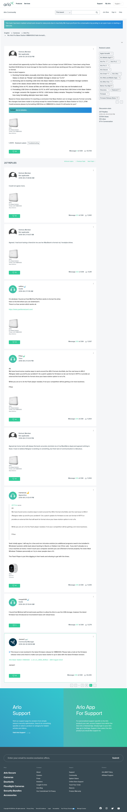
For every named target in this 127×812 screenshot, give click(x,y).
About (38, 772)
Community (73, 775)
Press (38, 778)
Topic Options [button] (122, 43)
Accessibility (56, 808)
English (6, 33)
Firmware (103, 94)
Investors (39, 782)
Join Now (106, 12)
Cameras (16, 33)
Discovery (103, 90)
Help (120, 12)
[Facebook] (100, 808)
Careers (39, 775)
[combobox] (85, 12)
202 (77, 272)
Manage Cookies (81, 808)
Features (114, 90)
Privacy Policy (30, 808)
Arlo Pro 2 (114, 61)
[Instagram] (106, 808)
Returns (71, 788)
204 (76, 419)
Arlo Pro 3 (103, 65)
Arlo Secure (104, 69)
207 (77, 625)
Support (100, 3)
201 (77, 215)
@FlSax (14, 505)
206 (76, 585)
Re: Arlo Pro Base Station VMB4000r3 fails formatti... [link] (26, 35)
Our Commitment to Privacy (46, 791)
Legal (49, 808)
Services (27, 3)
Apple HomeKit (105, 53)
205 (76, 478)
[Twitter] (112, 808)
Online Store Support (76, 782)
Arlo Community (10, 12)
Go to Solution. (21, 110)
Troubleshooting (33, 143)
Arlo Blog (39, 788)
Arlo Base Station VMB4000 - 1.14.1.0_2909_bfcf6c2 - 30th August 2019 (36, 660)
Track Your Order (75, 785)
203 (77, 341)
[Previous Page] (71, 685)
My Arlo (108, 3)
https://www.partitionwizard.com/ (21, 309)
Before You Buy (105, 86)
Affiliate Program (107, 775)
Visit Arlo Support (19, 732)
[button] (93, 48)
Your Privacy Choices (66, 808)
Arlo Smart (103, 73)
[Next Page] (121, 102)
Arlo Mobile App (105, 57)
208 (75, 675)
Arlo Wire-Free (105, 82)
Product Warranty (75, 791)
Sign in (114, 12)
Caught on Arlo (41, 785)
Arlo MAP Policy (107, 772)
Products (19, 3)
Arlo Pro (26, 33)
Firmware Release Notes (108, 98)
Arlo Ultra (115, 73)
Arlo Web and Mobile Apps (108, 78)
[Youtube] (119, 808)
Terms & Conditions (41, 808)
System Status (74, 778)
